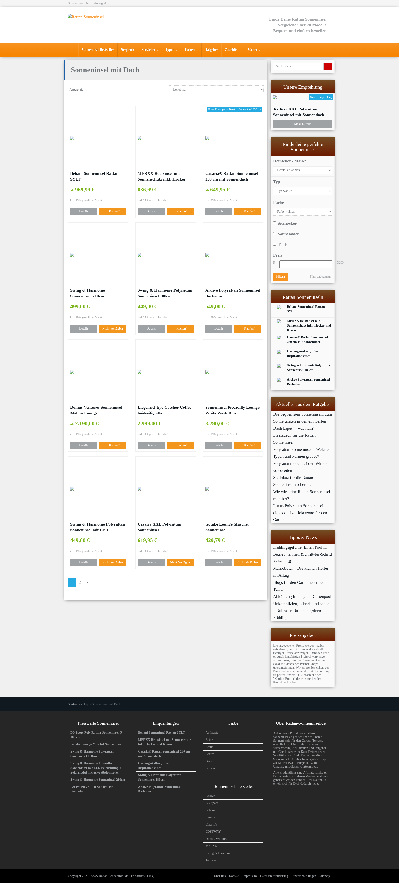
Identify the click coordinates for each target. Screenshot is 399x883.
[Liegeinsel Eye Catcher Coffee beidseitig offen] (165, 372)
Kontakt (234, 876)
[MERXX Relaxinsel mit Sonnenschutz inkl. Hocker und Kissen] (165, 138)
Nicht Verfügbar (112, 328)
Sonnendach (288, 234)
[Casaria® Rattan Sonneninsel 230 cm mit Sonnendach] (233, 138)
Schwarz (211, 768)
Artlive (210, 796)
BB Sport (212, 803)
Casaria (210, 817)
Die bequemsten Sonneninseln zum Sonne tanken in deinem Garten (302, 417)
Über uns (220, 876)
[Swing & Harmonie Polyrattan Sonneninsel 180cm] (165, 255)
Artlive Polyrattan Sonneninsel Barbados (232, 293)
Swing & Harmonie (218, 853)
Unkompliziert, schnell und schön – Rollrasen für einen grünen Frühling (301, 610)
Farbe (278, 202)
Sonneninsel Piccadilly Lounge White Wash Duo (232, 410)
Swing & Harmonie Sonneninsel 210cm (87, 293)
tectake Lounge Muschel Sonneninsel (227, 527)
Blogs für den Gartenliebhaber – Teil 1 (300, 586)
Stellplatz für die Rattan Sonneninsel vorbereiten (293, 481)
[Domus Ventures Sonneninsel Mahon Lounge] (98, 372)
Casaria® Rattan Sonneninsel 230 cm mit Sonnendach (231, 176)
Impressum (249, 876)
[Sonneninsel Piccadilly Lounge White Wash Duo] (233, 372)
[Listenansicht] (103, 90)
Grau (209, 761)
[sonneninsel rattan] (73, 50)
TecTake (211, 860)
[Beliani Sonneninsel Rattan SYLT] (98, 138)
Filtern (280, 276)
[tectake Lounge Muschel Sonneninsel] (233, 489)
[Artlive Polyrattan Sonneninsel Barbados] (233, 255)
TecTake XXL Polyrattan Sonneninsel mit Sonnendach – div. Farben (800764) (300, 112)
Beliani (210, 810)
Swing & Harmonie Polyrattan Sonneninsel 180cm (165, 293)
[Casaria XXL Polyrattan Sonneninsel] (165, 489)
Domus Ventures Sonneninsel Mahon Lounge (96, 410)
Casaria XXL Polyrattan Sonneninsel (159, 527)
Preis (277, 255)
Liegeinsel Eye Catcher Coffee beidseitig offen (164, 410)
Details (83, 211)
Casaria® (212, 824)
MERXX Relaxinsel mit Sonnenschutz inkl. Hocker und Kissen (162, 176)
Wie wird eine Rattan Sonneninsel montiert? (301, 495)
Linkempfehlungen (303, 876)
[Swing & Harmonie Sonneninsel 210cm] (98, 255)
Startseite (74, 704)
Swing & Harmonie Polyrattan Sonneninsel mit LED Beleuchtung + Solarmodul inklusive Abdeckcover (97, 527)
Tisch (282, 244)
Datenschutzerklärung (274, 876)
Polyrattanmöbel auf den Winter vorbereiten (300, 467)
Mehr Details (302, 124)
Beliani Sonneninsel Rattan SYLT (94, 176)
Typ (276, 181)
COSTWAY (213, 831)
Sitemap (324, 876)
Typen (170, 49)
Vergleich (127, 49)
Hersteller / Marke (289, 161)
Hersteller (149, 49)
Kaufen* (114, 211)
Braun (209, 747)
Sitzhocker (287, 223)
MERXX (211, 846)
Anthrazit (212, 732)
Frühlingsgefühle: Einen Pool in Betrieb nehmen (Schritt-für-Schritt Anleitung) (302, 554)
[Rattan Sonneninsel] (109, 25)
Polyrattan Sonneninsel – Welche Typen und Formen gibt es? (301, 453)
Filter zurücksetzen (320, 276)
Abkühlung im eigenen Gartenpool (302, 596)
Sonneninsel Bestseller (98, 49)
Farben (190, 49)
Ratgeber (211, 49)
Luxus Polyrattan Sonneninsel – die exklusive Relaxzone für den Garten (300, 512)
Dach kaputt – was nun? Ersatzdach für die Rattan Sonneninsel (294, 435)
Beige (209, 739)
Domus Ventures (216, 839)
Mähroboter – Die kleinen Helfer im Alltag (300, 572)
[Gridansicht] (91, 90)
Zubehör (231, 49)
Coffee (210, 754)
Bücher (253, 49)
